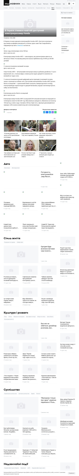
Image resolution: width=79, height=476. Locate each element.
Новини (15, 3)
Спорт (48, 8)
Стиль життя (66, 8)
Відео (39, 4)
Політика (11, 8)
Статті (34, 4)
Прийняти (71, 473)
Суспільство (31, 8)
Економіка (18, 8)
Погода (52, 4)
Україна (24, 8)
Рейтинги (45, 4)
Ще (64, 4)
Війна (23, 4)
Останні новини (66, 17)
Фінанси (58, 4)
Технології (58, 8)
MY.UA (7, 3)
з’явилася (20, 45)
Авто (53, 8)
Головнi (6, 8)
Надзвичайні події (41, 8)
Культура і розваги (16, 312)
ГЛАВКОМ (9, 112)
